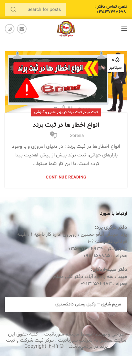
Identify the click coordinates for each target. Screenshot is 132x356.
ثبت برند (91, 112)
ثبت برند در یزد (70, 112)
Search (13, 9)
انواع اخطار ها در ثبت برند (66, 125)
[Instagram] (9, 29)
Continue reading (66, 178)
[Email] (22, 29)
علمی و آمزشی (45, 112)
